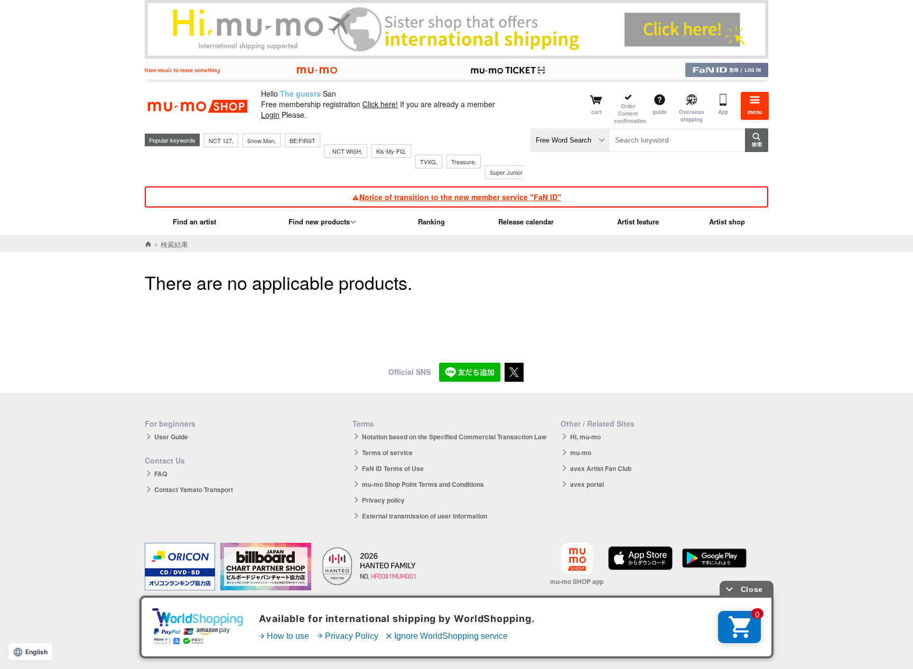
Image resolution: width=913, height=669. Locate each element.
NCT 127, (221, 140)
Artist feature (638, 221)
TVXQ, (428, 161)
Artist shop (727, 221)
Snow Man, (261, 140)
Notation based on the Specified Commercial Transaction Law (454, 436)
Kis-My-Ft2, (391, 151)
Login (270, 114)
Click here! (380, 104)
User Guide (171, 436)
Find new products (319, 221)
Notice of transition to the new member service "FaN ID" (460, 197)
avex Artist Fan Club (600, 468)
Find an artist (194, 221)
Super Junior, (507, 172)
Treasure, (463, 161)
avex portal (587, 484)
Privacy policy (383, 500)
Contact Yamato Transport (193, 489)
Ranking (431, 221)
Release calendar (526, 221)
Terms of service (387, 452)
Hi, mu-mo (585, 436)
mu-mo (580, 452)
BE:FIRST (302, 140)
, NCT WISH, (345, 151)
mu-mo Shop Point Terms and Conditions (423, 484)
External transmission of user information (424, 516)
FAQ (160, 473)
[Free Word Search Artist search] (570, 140)
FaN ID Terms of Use (393, 468)
